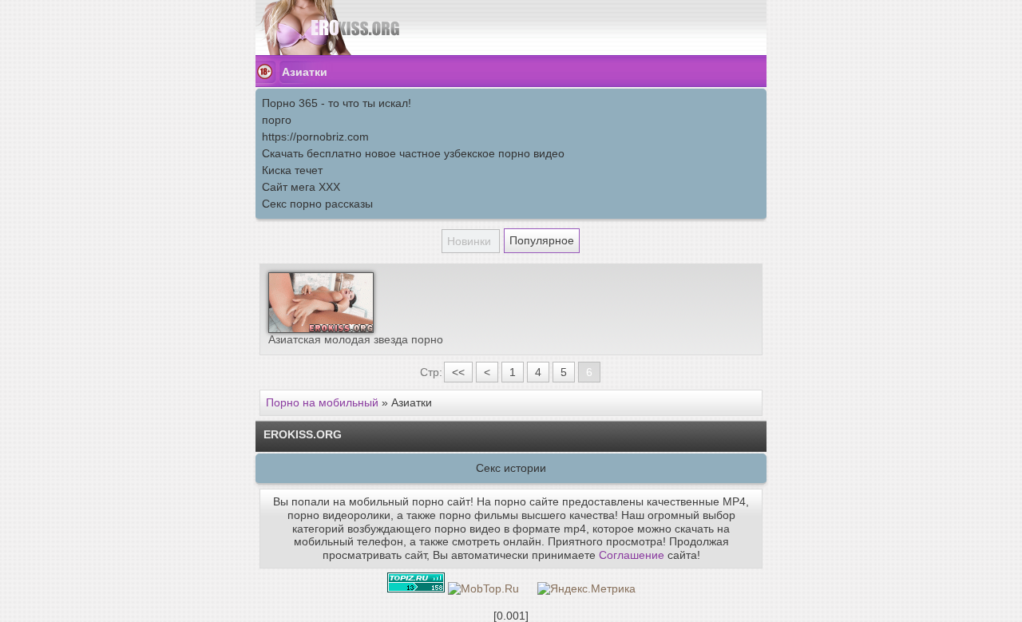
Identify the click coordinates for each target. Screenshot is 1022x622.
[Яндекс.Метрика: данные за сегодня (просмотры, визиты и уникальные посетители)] (586, 589)
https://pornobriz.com (315, 136)
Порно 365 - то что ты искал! (336, 103)
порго (276, 119)
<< (458, 372)
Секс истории (511, 468)
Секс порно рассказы (317, 203)
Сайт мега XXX (301, 186)
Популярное (541, 240)
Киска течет (292, 170)
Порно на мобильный (322, 402)
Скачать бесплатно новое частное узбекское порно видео (413, 153)
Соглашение (631, 555)
